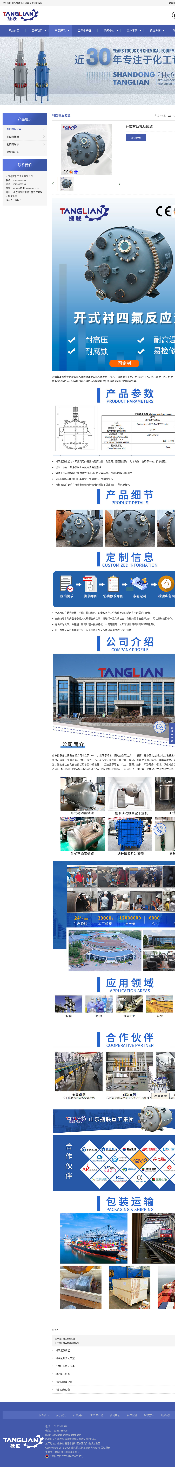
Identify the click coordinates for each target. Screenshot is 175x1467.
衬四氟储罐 (13, 136)
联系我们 (166, 1415)
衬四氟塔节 (13, 144)
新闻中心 (109, 30)
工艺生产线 (84, 30)
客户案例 (132, 30)
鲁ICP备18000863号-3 (67, 1452)
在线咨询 (136, 137)
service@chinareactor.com (66, 1434)
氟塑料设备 (13, 152)
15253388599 (60, 1426)
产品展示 (60, 30)
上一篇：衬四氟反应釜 (65, 1338)
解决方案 (155, 30)
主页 (170, 115)
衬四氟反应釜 (14, 129)
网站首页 (14, 30)
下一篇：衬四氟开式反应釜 (67, 1342)
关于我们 (37, 30)
